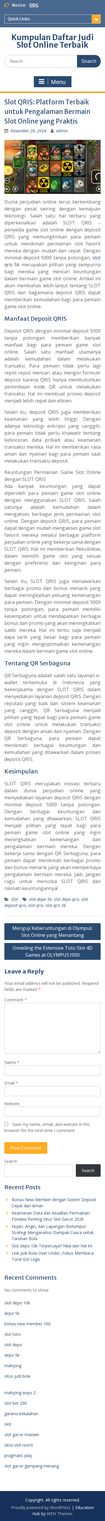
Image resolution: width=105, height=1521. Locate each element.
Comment (15, 1000)
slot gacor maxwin (21, 1434)
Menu (58, 82)
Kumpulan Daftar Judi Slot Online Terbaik (52, 41)
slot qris (35, 905)
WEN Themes (60, 1513)
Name (12, 1062)
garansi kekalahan (21, 1413)
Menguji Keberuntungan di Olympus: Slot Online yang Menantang (52, 931)
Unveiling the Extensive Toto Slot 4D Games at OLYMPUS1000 (52, 951)
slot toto (12, 1334)
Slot (14, 899)
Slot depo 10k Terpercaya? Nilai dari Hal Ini (52, 1246)
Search (10, 1161)
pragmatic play (18, 1455)
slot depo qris (66, 899)
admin (62, 130)
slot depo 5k (40, 899)
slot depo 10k (17, 1303)
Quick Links (19, 19)
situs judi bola (17, 1376)
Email (11, 1083)
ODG (33, 5)
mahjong (12, 1365)
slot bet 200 (15, 1403)
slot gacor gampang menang (31, 1466)
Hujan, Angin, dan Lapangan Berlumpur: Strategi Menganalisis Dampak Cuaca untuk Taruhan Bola (53, 1232)
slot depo (13, 1344)
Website (12, 1103)
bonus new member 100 (27, 1323)
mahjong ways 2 (20, 1392)
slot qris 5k (56, 905)
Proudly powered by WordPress (41, 1507)
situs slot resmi (18, 1445)
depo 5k (12, 1313)
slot (7, 1424)
